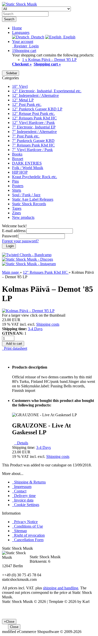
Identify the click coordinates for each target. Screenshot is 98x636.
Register (19, 46)
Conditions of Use (27, 526)
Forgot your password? (20, 241)
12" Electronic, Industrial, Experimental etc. (46, 91)
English (68, 37)
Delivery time (24, 495)
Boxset (17, 159)
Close (14, 627)
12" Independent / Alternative (35, 95)
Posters (17, 186)
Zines (16, 213)
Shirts (16, 190)
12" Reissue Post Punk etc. (33, 113)
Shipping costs (47, 324)
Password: (10, 236)
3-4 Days (35, 329)
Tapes (16, 208)
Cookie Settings (25, 505)
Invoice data (22, 500)
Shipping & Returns (29, 482)
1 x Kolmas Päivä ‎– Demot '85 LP (49, 59)
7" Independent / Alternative (34, 131)
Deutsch (36, 37)
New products (23, 217)
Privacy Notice (25, 522)
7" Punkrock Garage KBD (33, 140)
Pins (15, 181)
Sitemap (19, 531)
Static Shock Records (29, 204)
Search (9, 19)
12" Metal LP (23, 100)
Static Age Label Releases (32, 199)
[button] (20, 32)
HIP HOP (20, 172)
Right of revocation (28, 535)
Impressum (21, 486)
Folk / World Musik (27, 168)
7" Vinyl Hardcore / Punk (32, 150)
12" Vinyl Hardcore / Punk (33, 122)
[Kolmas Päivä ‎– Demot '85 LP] (28, 311)
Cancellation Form (27, 540)
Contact (19, 491)
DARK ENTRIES (27, 163)
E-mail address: (14, 231)
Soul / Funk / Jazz (26, 195)
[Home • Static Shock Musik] (19, 4)
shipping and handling (60, 588)
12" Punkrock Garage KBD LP (37, 109)
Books (17, 154)
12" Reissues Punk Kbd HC (34, 118)
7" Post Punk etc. (25, 136)
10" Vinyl (20, 86)
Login (33, 46)
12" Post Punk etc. (26, 104)
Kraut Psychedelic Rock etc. (34, 177)
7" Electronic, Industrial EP (34, 127)
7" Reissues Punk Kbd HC (33, 145)
